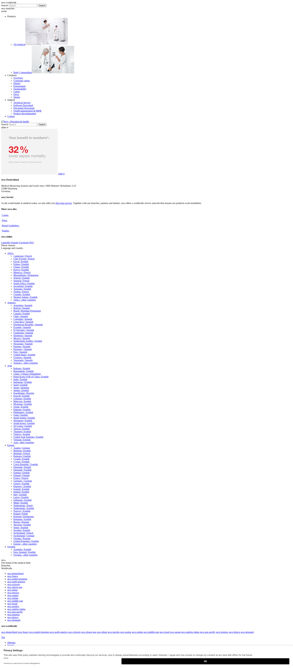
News (16, 94)
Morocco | (22, 272)
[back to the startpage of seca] (15, 121)
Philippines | (23, 412)
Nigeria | (21, 278)
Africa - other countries (24, 300)
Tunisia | (21, 291)
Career (16, 91)
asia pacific (15, 612)
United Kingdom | (26, 541)
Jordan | (21, 390)
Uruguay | (22, 357)
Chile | (20, 316)
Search (42, 5)
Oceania (11, 546)
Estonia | (21, 472)
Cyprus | (21, 461)
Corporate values (21, 80)
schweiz (13, 584)
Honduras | (22, 335)
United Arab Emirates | (28, 437)
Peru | (20, 352)
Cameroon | (22, 256)
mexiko (114, 632)
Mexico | (21, 338)
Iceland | (21, 489)
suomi (175, 632)
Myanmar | (22, 404)
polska (12, 598)
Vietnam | (22, 439)
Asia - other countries (23, 442)
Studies (5, 230)
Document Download (23, 108)
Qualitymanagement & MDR (27, 111)
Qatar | (20, 415)
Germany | (22, 481)
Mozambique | (25, 275)
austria (12, 595)
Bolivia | (21, 308)
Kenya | (21, 269)
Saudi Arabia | (24, 417)
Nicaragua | (23, 343)
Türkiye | (21, 434)
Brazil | (27, 311)
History (17, 83)
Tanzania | (22, 289)
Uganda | (21, 294)
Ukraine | (22, 538)
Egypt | (20, 261)
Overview (18, 78)
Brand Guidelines (10, 225)
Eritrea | (21, 264)
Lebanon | (22, 398)
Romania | (22, 519)
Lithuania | (22, 500)
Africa (10, 253)
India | (20, 379)
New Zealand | (24, 552)
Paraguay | (22, 349)
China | (27, 374)
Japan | (21, 387)
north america (16, 581)
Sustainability (19, 89)
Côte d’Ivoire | (24, 258)
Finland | (21, 475)
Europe (10, 445)
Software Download (23, 105)
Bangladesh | (23, 371)
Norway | (21, 511)
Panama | (21, 346)
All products (19, 44)
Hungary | (22, 486)
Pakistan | (22, 409)
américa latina (16, 609)
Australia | (22, 549)
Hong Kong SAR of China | (31, 376)
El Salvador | (23, 330)
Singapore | (22, 420)
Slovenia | (22, 524)
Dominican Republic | (28, 324)
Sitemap (11, 642)
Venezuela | (23, 360)
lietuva (12, 617)
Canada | (21, 313)
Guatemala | (23, 332)
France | (20, 478)
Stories (16, 97)
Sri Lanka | (22, 426)
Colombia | (22, 319)
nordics (13, 606)
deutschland (15, 573)
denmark (13, 620)
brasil (12, 603)
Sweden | (21, 530)
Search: (4, 5)
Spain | (20, 527)
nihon (12, 590)
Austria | (21, 448)
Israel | (20, 385)
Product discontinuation (24, 113)
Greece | (21, 483)
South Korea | (24, 423)
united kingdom (17, 579)
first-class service (64, 203)
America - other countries (25, 363)
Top (3, 637)
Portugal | (23, 516)
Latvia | (21, 497)
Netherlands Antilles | (27, 341)
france (12, 576)
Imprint (11, 645)
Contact (11, 116)
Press (4, 220)
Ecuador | (22, 327)
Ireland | (21, 492)
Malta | (20, 502)
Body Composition (22, 72)
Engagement (19, 86)
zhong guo (14, 587)
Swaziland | (23, 286)
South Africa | (24, 283)
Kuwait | (21, 396)
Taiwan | (21, 428)
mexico (13, 592)
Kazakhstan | (23, 393)
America (11, 302)
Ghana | (21, 267)
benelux (13, 614)
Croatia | (21, 459)
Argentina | (22, 305)
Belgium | (22, 450)
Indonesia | (22, 382)
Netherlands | (23, 505)
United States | (24, 354)
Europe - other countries (25, 544)
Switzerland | (23, 533)
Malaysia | (22, 401)
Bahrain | (21, 368)
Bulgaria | (22, 456)
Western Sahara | (25, 297)
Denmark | (22, 467)
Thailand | (22, 431)
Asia (9, 365)
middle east (15, 601)
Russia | (21, 522)
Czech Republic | (25, 464)
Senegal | (21, 280)
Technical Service (22, 102)
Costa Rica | (23, 322)
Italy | (20, 494)
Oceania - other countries (25, 555)
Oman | (20, 407)
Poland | (20, 513)
